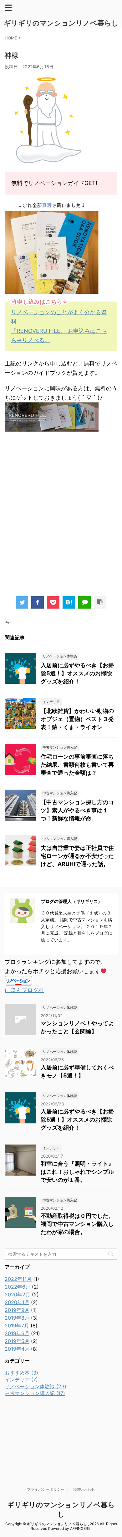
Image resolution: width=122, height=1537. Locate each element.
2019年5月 (17, 1341)
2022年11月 (18, 1279)
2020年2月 (17, 1294)
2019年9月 (17, 1310)
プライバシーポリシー (45, 1489)
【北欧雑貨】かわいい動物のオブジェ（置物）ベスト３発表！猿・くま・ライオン (77, 719)
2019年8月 (17, 1318)
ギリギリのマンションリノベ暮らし (61, 23)
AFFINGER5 (80, 1528)
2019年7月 (17, 1325)
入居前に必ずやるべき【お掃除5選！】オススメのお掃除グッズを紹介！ (77, 673)
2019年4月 (17, 1349)
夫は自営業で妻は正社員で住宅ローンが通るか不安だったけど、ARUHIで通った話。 (77, 856)
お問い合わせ (84, 1489)
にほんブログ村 (24, 990)
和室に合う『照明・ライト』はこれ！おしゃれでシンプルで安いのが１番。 (77, 1171)
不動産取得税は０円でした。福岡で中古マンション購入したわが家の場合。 (77, 1224)
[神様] (69, 602)
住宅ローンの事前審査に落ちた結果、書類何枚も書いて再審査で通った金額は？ (77, 764)
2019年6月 (17, 1333)
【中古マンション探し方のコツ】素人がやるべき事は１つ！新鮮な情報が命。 (77, 810)
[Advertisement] (61, 517)
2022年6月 (17, 1287)
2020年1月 (17, 1302)
